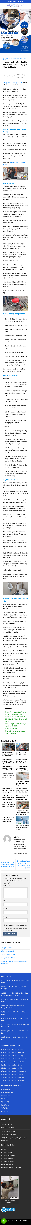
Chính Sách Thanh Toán (8, 1158)
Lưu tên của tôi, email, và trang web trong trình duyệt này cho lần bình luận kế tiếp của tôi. (15, 927)
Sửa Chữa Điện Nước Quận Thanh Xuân (12, 1053)
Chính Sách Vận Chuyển (8, 1155)
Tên (5, 901)
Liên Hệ (3, 1149)
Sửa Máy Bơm (5, 1096)
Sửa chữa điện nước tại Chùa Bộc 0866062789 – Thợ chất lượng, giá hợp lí (16, 719)
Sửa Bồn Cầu (6, 58)
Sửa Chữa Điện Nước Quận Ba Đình (11, 1068)
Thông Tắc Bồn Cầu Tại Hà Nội (12, 83)
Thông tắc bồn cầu (11, 728)
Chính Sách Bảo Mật (7, 1152)
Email (5, 909)
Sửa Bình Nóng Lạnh (7, 1093)
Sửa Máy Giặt (5, 1102)
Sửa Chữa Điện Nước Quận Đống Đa (12, 1074)
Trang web (6, 917)
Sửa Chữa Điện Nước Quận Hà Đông (12, 1056)
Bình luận (6, 886)
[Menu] (2, 6)
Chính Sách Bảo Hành (7, 1161)
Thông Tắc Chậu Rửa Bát (8, 958)
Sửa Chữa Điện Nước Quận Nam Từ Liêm (13, 1059)
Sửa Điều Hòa (5, 1105)
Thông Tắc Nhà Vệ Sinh (8, 954)
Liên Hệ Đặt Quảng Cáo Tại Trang (11, 1167)
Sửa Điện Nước (15, 58)
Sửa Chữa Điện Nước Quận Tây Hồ (11, 1065)
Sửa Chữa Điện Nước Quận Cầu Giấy (12, 1049)
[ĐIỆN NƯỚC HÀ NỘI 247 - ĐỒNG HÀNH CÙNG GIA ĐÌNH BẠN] (15, 6)
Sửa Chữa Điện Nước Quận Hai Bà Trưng (13, 1071)
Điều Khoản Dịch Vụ (7, 1164)
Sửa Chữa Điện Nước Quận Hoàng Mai (12, 1077)
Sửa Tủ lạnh (4, 1099)
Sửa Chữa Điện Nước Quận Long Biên (12, 1080)
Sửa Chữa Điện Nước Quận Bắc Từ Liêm (13, 1062)
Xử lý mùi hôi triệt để (7, 951)
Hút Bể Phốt (4, 1111)
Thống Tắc (4, 1108)
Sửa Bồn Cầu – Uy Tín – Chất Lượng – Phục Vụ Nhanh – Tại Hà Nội (8, 864)
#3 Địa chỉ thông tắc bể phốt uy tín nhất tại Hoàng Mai (14, 962)
